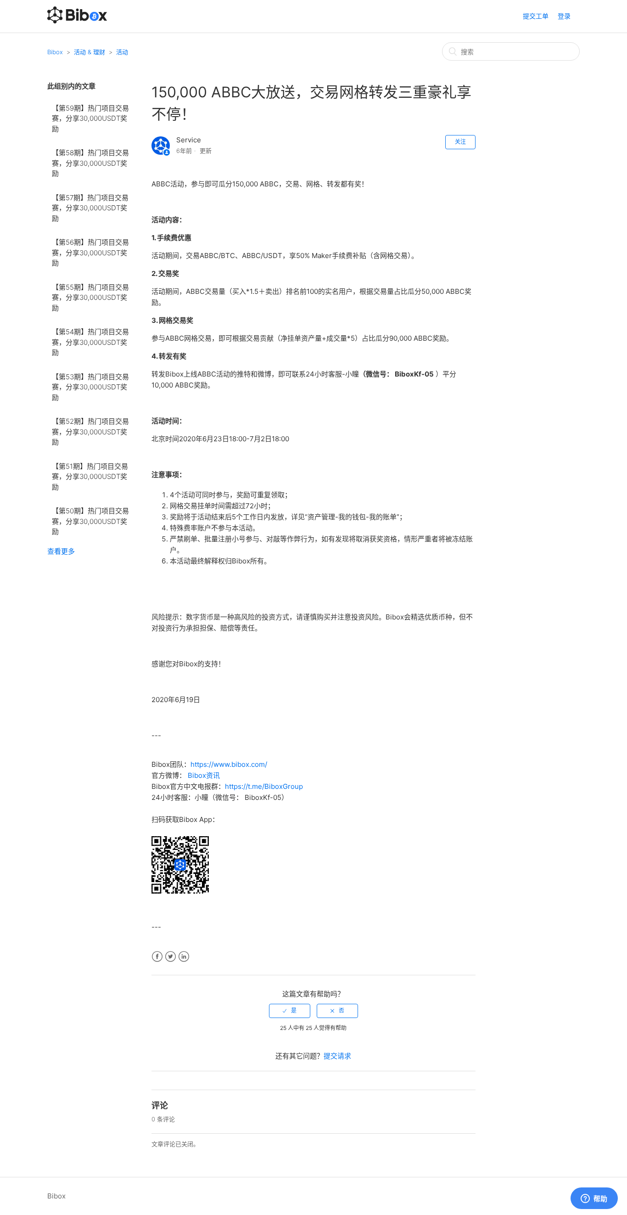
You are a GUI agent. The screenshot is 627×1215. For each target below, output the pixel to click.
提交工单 (536, 16)
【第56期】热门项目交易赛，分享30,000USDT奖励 (90, 252)
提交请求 (337, 1056)
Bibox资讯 (204, 775)
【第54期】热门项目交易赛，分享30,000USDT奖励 (90, 342)
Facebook (157, 956)
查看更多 (61, 551)
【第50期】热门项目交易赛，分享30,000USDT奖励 (90, 521)
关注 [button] (460, 141)
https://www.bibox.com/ (228, 764)
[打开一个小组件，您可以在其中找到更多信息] (594, 1198)
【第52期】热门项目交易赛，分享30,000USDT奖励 (90, 431)
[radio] (289, 1011)
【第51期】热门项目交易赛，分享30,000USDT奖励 (90, 476)
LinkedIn (184, 956)
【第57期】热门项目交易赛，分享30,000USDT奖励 (90, 208)
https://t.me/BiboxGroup (264, 786)
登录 (564, 16)
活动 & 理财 (89, 52)
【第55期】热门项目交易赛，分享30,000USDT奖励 (90, 297)
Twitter (170, 956)
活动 (122, 52)
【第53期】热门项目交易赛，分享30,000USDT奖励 (90, 387)
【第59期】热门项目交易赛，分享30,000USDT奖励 (90, 118)
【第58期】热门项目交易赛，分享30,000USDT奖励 (90, 163)
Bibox (55, 52)
